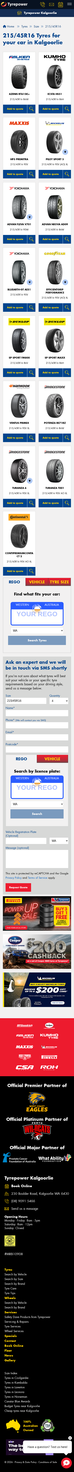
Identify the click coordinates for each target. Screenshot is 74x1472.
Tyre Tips (9, 1293)
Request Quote (18, 887)
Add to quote (15, 108)
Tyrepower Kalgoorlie (40, 13)
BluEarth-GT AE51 (19, 289)
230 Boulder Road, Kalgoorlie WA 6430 (40, 1194)
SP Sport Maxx (55, 357)
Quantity (54, 696)
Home (10, 26)
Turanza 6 (19, 488)
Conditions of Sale (47, 1462)
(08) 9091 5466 (23, 1201)
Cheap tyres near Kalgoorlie (21, 1411)
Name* (10, 708)
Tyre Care (10, 1288)
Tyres (8, 1270)
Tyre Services (12, 1326)
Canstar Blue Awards (17, 1401)
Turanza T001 (54, 488)
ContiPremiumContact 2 (19, 555)
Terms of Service (37, 878)
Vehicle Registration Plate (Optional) (21, 834)
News (8, 1355)
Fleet (8, 1351)
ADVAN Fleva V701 (19, 224)
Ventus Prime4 (19, 423)
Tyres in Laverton (14, 1387)
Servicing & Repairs (16, 1322)
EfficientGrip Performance (55, 291)
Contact (10, 1341)
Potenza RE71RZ (55, 423)
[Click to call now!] (42, 4)
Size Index (10, 1373)
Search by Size (13, 1279)
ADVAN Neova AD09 (55, 224)
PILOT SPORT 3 (55, 159)
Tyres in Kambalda (15, 1383)
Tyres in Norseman (15, 1397)
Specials (10, 1336)
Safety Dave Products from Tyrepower (27, 1317)
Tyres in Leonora (14, 1392)
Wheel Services (14, 1331)
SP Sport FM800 (19, 357)
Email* (10, 732)
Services (10, 1312)
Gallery (9, 1360)
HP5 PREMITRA (19, 159)
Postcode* (12, 744)
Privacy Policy (14, 878)
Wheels (10, 1298)
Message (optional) (17, 848)
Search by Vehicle (15, 1274)
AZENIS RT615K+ (19, 94)
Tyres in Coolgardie (16, 1378)
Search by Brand (14, 1284)
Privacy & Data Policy (25, 1462)
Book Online (13, 1346)
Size (8, 696)
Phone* (26, 720)
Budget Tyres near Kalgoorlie (22, 1406)
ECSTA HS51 (55, 94)
